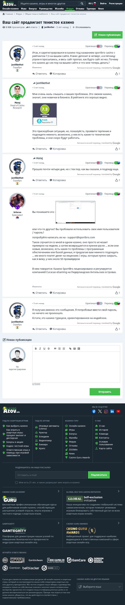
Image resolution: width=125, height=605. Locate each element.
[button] (100, 587)
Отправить (104, 391)
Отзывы (80, 8)
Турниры (91, 8)
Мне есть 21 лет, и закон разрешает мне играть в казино (49, 482)
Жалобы (59, 8)
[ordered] (59, 348)
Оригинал (90, 46)
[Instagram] (106, 411)
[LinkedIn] (112, 411)
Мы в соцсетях (99, 407)
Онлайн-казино (10, 8)
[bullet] (64, 348)
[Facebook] (94, 411)
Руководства (45, 8)
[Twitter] (100, 411)
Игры (23, 8)
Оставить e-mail (25, 472)
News (101, 8)
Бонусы (33, 8)
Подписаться (99, 475)
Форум (69, 8)
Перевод (108, 46)
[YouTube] (118, 411)
